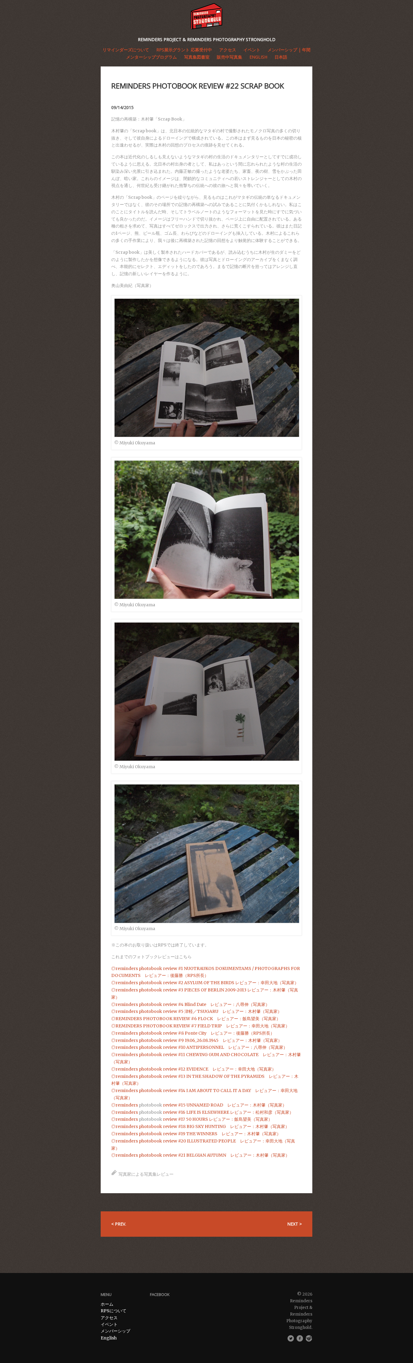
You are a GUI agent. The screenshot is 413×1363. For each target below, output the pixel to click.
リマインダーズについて (125, 50)
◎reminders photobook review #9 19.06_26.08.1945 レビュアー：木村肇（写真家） (196, 1040)
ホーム (107, 1304)
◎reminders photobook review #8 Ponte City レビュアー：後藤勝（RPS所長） (193, 1033)
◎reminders (125, 1105)
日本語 (281, 57)
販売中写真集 (229, 57)
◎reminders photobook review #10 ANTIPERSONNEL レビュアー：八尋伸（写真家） (199, 1047)
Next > (294, 1224)
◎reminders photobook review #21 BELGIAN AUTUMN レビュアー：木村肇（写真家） (200, 1155)
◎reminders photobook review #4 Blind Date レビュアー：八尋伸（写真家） (190, 1004)
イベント (109, 1324)
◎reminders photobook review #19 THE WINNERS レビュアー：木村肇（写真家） (196, 1133)
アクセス (109, 1317)
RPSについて (113, 1310)
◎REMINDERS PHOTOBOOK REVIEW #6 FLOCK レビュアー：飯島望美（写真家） (196, 1018)
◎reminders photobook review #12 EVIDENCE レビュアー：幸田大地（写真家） (193, 1069)
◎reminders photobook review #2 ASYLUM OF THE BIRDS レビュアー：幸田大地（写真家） (205, 982)
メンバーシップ (115, 1331)
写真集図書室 (197, 57)
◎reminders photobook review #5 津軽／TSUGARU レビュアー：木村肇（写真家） (196, 1011)
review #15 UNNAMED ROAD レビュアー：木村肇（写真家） (224, 1105)
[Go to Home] (206, 16)
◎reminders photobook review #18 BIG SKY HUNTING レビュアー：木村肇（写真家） (200, 1126)
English (258, 57)
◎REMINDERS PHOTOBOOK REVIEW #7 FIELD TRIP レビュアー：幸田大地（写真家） (200, 1026)
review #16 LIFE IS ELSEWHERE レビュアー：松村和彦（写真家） (228, 1112)
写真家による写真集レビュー (146, 1174)
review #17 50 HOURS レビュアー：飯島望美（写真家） (217, 1119)
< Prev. (118, 1224)
